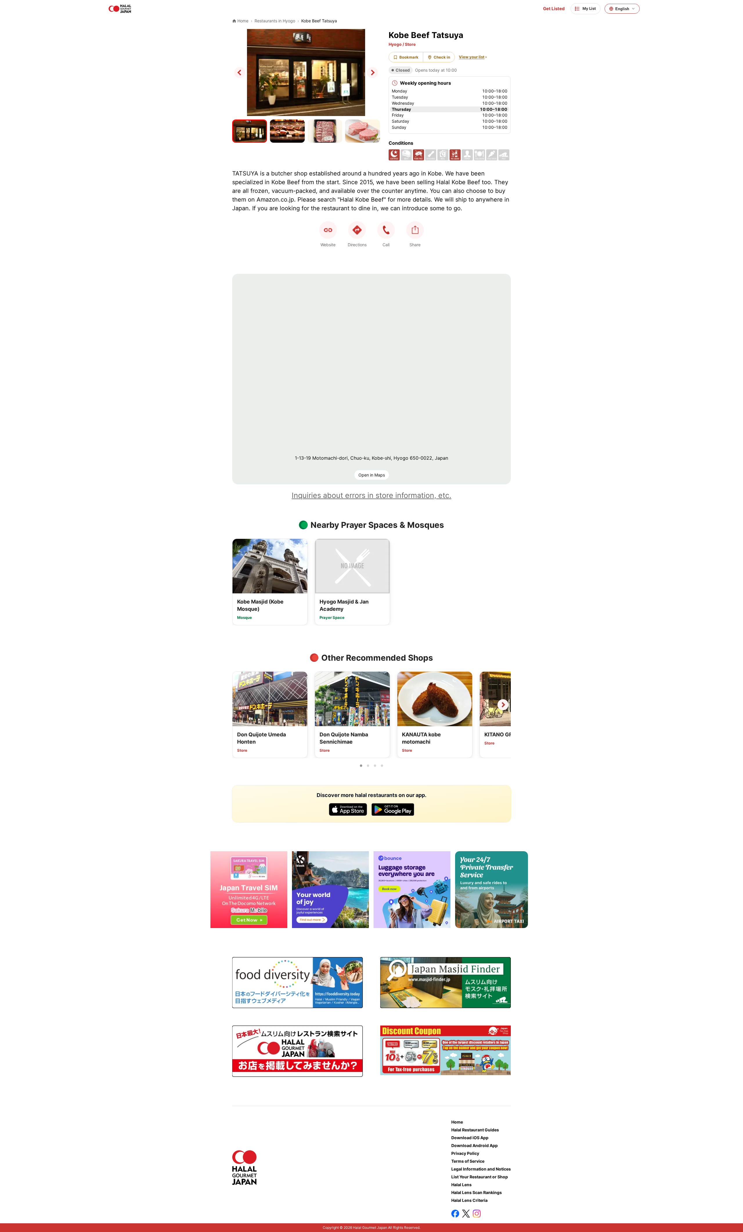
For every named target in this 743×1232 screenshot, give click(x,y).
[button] (386, 230)
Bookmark (409, 57)
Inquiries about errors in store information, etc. (371, 495)
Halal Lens (461, 1184)
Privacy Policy (465, 1153)
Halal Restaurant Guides (475, 1129)
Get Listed (554, 8)
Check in (442, 57)
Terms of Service (467, 1161)
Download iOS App (469, 1137)
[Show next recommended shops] (502, 704)
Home (457, 1121)
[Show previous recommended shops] (240, 704)
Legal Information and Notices (481, 1168)
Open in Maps (371, 474)
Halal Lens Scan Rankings (476, 1192)
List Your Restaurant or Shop (479, 1176)
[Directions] (357, 230)
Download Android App (474, 1145)
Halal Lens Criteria (469, 1200)
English (622, 9)
